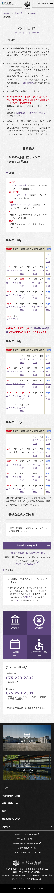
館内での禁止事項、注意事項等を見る (28, 552)
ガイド (48, 258)
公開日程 (28, 597)
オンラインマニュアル (26, 563)
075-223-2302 (20, 678)
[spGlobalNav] (51, 3)
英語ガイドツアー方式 (20, 204)
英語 (48, 261)
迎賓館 (6, 13)
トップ (4, 789)
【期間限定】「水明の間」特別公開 (31, 112)
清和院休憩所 (28, 83)
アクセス (5, 827)
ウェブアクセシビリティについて (26, 852)
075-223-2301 (19, 693)
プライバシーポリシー (25, 839)
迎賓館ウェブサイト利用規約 (26, 834)
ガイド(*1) (36, 307)
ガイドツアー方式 (18, 185)
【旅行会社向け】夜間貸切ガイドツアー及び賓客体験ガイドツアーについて (28, 529)
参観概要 (34, 13)
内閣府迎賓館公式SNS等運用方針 (26, 843)
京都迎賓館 (20, 13)
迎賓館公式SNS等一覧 (27, 848)
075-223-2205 (26, 872)
